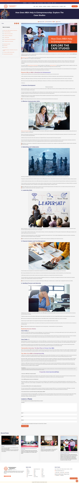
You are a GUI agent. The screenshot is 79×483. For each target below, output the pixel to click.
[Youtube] (8, 476)
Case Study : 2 (6, 47)
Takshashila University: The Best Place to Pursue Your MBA (10, 50)
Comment (23, 402)
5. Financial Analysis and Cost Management (9, 39)
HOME (34, 6)
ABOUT (37, 6)
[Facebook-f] (4, 476)
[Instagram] (10, 476)
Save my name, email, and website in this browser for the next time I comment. (34, 423)
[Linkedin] (7, 476)
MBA (54, 21)
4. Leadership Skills (6, 37)
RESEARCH (40, 6)
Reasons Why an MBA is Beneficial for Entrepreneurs (10, 30)
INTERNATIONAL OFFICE (54, 6)
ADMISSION (44, 6)
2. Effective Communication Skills (8, 33)
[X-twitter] (5, 476)
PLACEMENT (61, 6)
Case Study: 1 (6, 45)
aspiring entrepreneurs (53, 65)
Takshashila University (24, 57)
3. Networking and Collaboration (8, 35)
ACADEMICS (48, 6)
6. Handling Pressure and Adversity (8, 41)
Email (22, 416)
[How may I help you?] (77, 481)
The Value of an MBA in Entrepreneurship (8, 52)
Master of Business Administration (33, 65)
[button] (15, 23)
